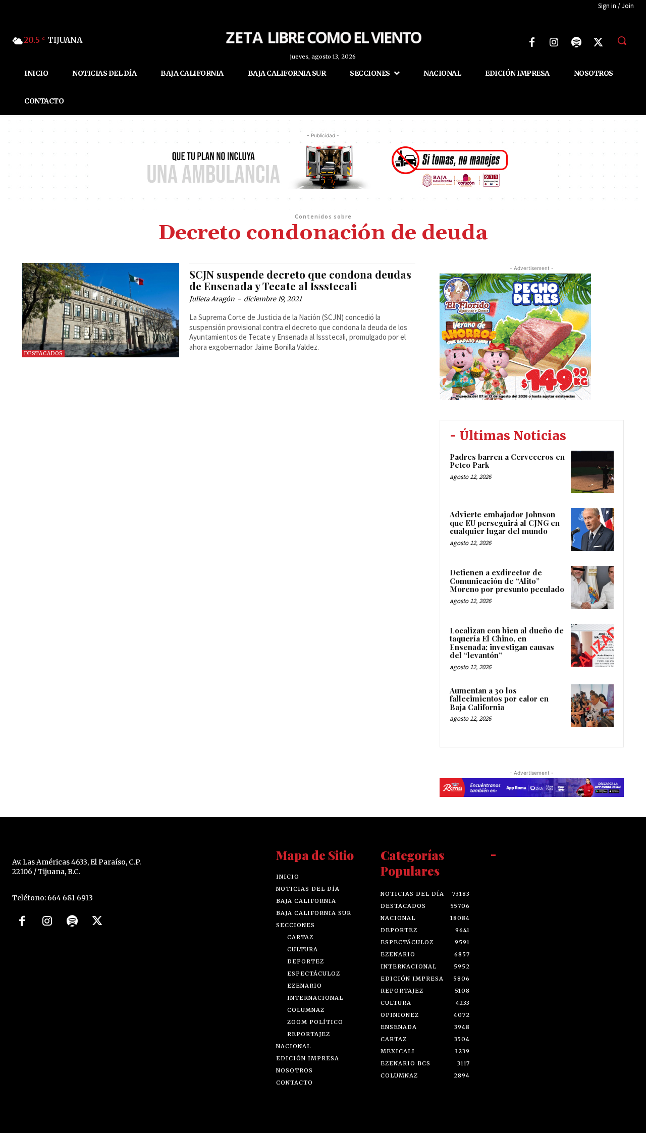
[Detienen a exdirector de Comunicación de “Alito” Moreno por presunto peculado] (592, 587)
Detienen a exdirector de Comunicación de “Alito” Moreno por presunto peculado (507, 580)
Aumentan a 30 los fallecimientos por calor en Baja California (499, 698)
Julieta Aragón (212, 299)
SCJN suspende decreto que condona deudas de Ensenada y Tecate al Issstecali (300, 280)
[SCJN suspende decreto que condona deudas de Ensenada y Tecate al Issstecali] (100, 310)
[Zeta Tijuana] (323, 36)
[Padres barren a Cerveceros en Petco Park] (592, 472)
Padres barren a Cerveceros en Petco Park (507, 461)
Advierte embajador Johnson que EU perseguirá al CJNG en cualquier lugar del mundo (505, 522)
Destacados (43, 353)
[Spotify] (576, 42)
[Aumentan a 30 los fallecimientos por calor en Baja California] (592, 705)
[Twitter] (598, 42)
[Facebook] (532, 42)
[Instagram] (554, 42)
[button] (622, 40)
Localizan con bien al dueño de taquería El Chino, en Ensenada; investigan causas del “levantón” (507, 643)
